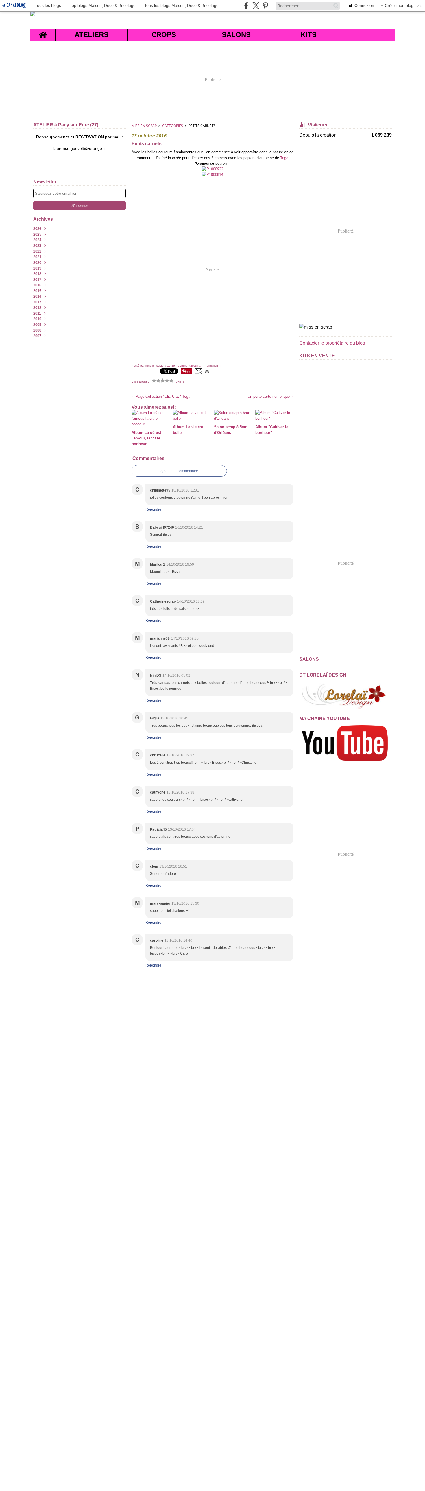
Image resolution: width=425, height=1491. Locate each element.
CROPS (163, 34)
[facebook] (246, 5)
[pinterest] (265, 5)
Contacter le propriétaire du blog (332, 342)
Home (42, 32)
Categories (172, 125)
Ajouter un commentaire (179, 471)
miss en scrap (144, 125)
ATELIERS (91, 34)
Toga (284, 158)
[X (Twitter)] (255, 5)
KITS (309, 34)
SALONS (236, 34)
